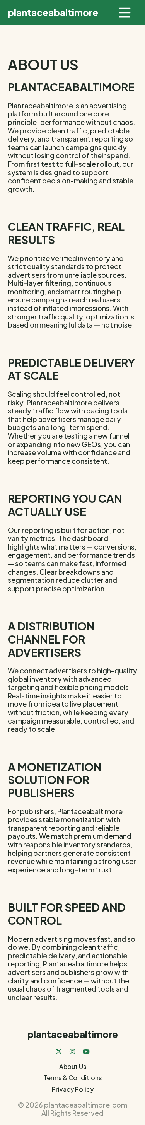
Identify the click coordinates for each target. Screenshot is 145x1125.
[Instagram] (72, 1051)
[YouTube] (86, 1051)
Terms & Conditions (72, 1077)
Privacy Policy (73, 1089)
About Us (72, 1066)
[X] (59, 1051)
